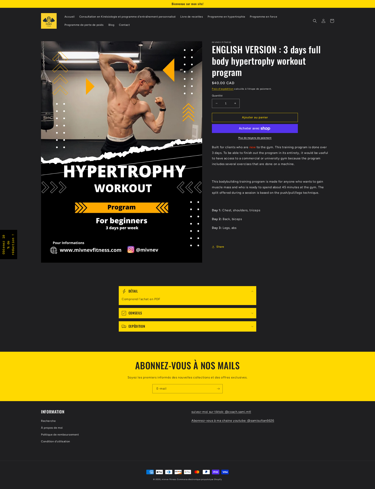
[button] (315, 21)
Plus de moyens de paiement (255, 138)
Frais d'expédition (223, 88)
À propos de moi (52, 427)
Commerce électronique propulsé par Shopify (199, 479)
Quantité (217, 95)
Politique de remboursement (60, 434)
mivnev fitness (169, 479)
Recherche (48, 421)
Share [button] (220, 246)
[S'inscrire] (218, 388)
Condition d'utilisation (55, 441)
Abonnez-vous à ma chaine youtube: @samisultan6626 (232, 420)
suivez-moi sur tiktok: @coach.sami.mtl (221, 412)
